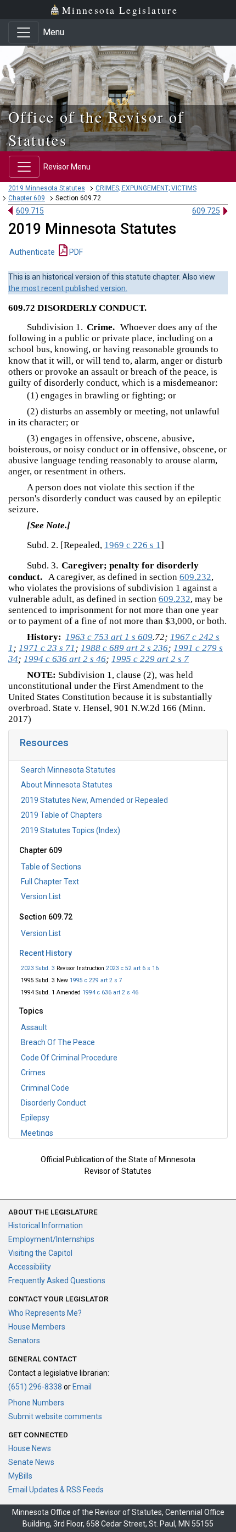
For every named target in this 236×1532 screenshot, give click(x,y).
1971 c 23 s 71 (47, 648)
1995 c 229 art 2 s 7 (96, 980)
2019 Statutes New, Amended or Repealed (94, 800)
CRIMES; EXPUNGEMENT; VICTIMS (145, 188)
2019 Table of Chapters (61, 815)
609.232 (195, 577)
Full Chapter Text (50, 881)
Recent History (45, 953)
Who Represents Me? (45, 1313)
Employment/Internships (51, 1239)
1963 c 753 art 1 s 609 (109, 637)
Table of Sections (51, 866)
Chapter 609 (26, 198)
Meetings (37, 1133)
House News (29, 1448)
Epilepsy (35, 1117)
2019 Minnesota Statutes (46, 188)
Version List (41, 896)
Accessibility (29, 1266)
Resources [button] (44, 742)
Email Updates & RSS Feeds (56, 1489)
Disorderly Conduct (53, 1102)
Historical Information (45, 1225)
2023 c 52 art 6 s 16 (132, 968)
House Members (36, 1326)
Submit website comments (55, 1416)
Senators (24, 1340)
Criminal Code (45, 1088)
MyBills (20, 1475)
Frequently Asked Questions (56, 1280)
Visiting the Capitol (40, 1253)
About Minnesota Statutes (67, 784)
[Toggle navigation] (23, 32)
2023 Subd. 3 (38, 968)
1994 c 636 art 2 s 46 (110, 992)
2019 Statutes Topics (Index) (70, 830)
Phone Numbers (36, 1402)
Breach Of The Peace (58, 1042)
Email (82, 1386)
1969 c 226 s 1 (132, 545)
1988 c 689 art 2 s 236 (124, 648)
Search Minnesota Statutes (68, 769)
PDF (75, 252)
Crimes (33, 1072)
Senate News (31, 1462)
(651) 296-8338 (35, 1386)
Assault (34, 1027)
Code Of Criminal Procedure (69, 1057)
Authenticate (32, 252)
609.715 (30, 210)
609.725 (206, 210)
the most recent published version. (67, 288)
